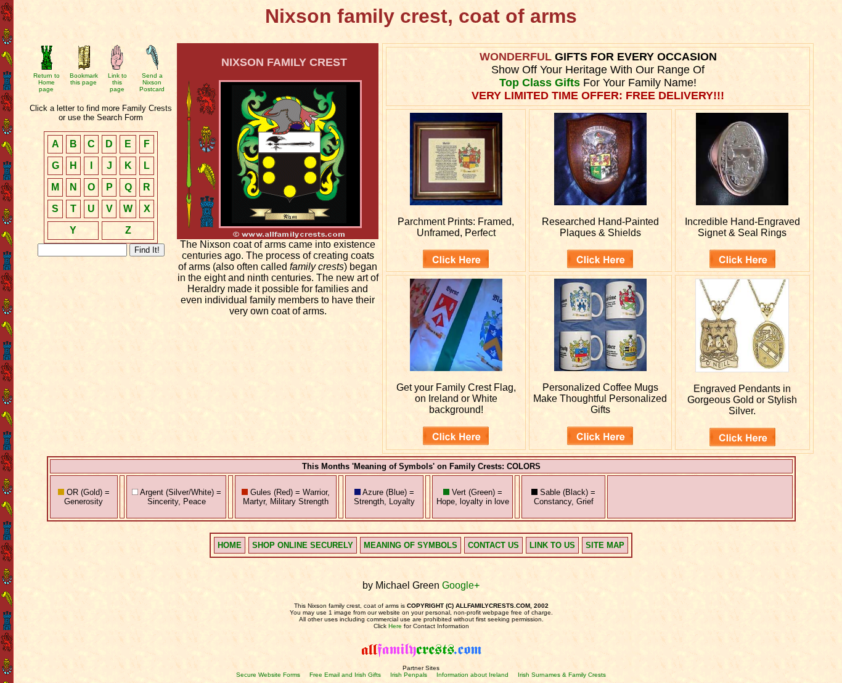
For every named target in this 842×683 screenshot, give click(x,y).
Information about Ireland (472, 674)
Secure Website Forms (268, 674)
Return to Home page (46, 82)
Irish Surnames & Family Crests (562, 674)
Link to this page (117, 82)
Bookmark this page (84, 79)
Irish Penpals (408, 674)
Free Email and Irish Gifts (345, 674)
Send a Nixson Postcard (152, 82)
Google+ (461, 585)
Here (395, 626)
